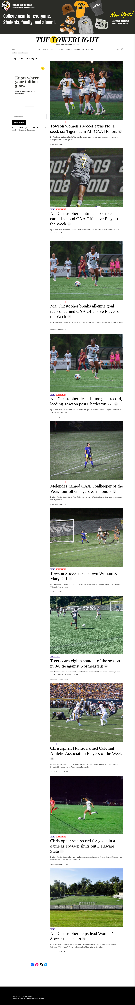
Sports (61, 49)
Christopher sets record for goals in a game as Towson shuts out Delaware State (82, 846)
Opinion (68, 49)
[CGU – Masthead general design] (67, 1)
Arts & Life (53, 49)
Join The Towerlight (87, 49)
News (44, 49)
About (38, 49)
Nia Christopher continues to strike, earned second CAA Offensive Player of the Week (85, 218)
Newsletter (77, 49)
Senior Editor (53, 144)
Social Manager (53, 951)
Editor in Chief (53, 679)
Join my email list (18, 122)
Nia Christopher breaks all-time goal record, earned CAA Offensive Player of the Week (85, 311)
